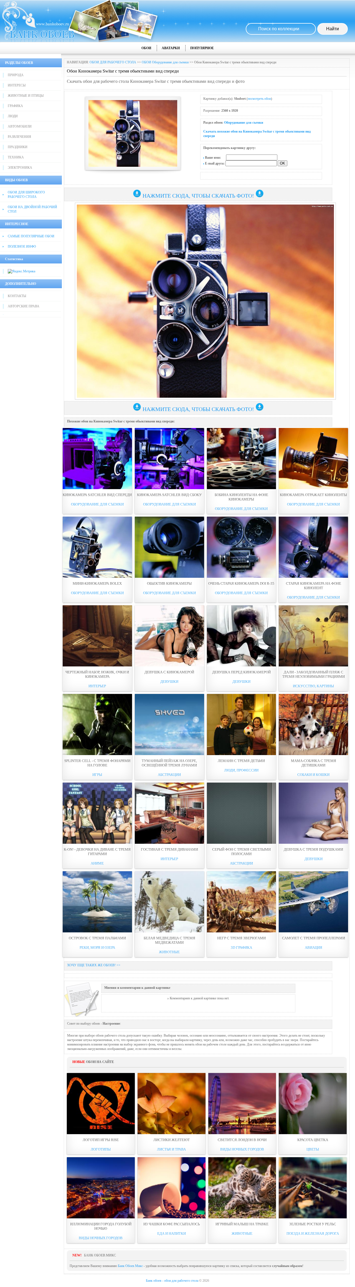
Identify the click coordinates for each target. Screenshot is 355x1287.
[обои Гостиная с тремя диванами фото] (169, 813)
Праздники (17, 147)
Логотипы (101, 1149)
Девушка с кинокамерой (169, 672)
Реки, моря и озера (97, 947)
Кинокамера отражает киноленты (313, 495)
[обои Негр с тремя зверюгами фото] (241, 901)
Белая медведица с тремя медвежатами (169, 940)
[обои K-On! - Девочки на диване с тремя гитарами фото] (97, 813)
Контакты (17, 296)
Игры (97, 775)
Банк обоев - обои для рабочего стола (172, 1281)
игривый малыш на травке (241, 1224)
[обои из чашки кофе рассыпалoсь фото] (172, 1187)
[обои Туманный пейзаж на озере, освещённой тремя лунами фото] (169, 724)
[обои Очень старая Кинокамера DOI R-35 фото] (241, 547)
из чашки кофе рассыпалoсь (171, 1224)
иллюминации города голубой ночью (100, 1226)
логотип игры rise (101, 1140)
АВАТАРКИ (171, 48)
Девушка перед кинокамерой (241, 672)
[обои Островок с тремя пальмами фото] (97, 901)
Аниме (97, 863)
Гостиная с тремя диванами (169, 849)
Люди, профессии (241, 770)
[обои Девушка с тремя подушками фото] (313, 813)
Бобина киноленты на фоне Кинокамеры (241, 497)
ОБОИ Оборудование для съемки (165, 62)
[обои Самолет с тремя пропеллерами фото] (313, 901)
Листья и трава (171, 1149)
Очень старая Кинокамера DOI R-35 (241, 583)
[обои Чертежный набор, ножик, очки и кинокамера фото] (97, 635)
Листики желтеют (171, 1140)
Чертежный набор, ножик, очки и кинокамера (97, 674)
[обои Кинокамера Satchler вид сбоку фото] (169, 458)
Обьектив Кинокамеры (169, 583)
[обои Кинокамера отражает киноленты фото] (313, 458)
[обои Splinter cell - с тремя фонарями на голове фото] (97, 724)
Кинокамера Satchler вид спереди (97, 495)
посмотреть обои (259, 99)
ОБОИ (146, 48)
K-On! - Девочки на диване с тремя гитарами (97, 851)
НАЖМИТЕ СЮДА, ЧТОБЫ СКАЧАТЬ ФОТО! (198, 196)
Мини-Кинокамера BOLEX (97, 583)
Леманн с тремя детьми (241, 761)
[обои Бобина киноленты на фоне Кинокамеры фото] (241, 458)
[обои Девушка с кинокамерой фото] (169, 635)
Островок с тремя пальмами (97, 938)
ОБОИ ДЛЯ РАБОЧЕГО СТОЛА (113, 62)
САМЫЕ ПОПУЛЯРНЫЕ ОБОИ (31, 236)
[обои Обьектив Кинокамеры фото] (169, 547)
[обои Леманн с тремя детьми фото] (241, 724)
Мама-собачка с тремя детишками (313, 763)
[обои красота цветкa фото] (313, 1103)
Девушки (169, 681)
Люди (13, 116)
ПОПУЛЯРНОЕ (202, 48)
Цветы (312, 1149)
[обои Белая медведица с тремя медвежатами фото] (169, 901)
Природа (16, 75)
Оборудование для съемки (243, 123)
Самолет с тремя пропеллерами (313, 938)
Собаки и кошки (313, 775)
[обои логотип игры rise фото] (101, 1103)
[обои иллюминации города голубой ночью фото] (101, 1187)
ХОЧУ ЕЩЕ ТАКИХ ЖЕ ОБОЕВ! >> (93, 965)
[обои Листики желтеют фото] (172, 1103)
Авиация (313, 947)
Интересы (17, 85)
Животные (169, 952)
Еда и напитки (171, 1233)
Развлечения (19, 137)
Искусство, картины (313, 686)
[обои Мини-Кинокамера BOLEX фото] (97, 547)
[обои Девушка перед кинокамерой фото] (241, 635)
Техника (16, 157)
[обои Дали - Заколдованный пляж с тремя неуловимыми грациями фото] (313, 635)
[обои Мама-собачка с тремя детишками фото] (313, 724)
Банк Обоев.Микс (130, 1266)
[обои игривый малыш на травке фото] (242, 1187)
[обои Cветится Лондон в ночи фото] (242, 1103)
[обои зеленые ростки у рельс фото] (313, 1187)
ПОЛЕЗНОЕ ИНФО (22, 246)
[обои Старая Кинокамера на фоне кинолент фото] (313, 547)
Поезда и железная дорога (312, 1233)
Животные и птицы (26, 96)
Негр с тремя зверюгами (241, 938)
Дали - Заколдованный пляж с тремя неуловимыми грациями (313, 674)
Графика (15, 106)
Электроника (20, 168)
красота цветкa (312, 1140)
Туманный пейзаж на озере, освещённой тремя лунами (169, 763)
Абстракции (169, 775)
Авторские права (23, 306)
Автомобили (20, 126)
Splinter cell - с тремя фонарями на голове (97, 763)
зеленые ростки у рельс (312, 1224)
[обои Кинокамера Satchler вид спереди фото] (97, 458)
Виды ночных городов (242, 1149)
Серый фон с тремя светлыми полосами (241, 851)
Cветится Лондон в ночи (242, 1140)
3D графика (241, 947)
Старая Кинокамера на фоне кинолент (313, 585)
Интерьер (97, 686)
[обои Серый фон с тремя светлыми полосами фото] (241, 813)
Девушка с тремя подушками (313, 849)
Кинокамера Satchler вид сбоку (169, 495)
